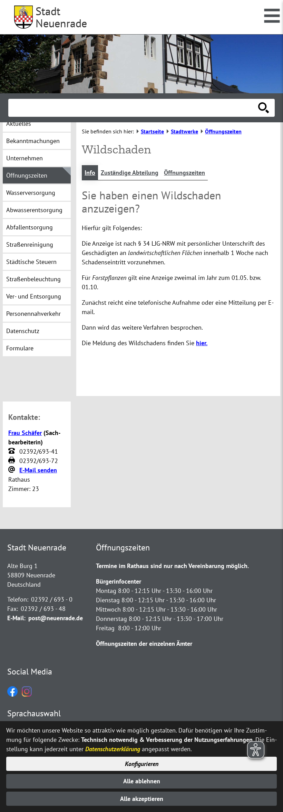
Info (90, 173)
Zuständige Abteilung (129, 173)
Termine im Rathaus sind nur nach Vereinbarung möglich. (172, 566)
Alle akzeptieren (141, 799)
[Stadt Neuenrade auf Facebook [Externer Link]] (12, 694)
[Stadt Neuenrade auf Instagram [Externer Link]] (27, 694)
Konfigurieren (141, 764)
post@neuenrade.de (55, 618)
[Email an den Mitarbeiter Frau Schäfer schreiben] (12, 470)
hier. (201, 343)
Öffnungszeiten (184, 173)
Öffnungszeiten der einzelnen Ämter (144, 644)
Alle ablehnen (141, 781)
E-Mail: (16, 618)
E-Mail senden (38, 470)
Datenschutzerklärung (112, 749)
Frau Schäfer (25, 433)
